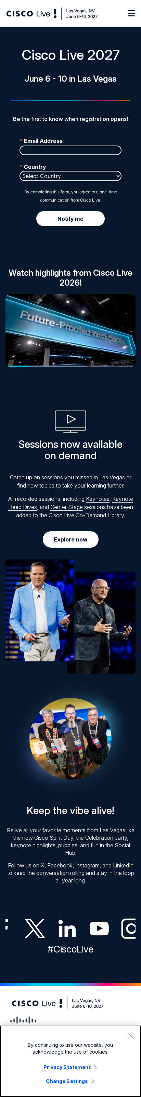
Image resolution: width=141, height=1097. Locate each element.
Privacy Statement (66, 1067)
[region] (70, 1061)
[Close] (130, 1035)
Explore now (71, 539)
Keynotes (98, 498)
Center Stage (66, 507)
